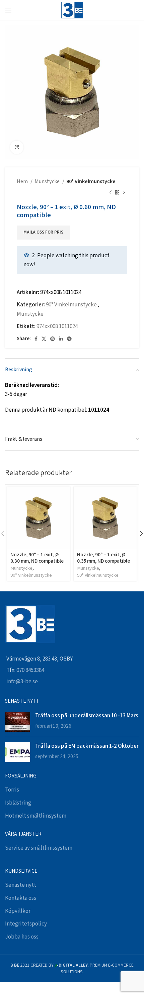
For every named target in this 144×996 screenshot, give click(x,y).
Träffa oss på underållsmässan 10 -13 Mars (86, 715)
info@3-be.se (22, 681)
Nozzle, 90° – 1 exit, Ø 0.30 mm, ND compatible (37, 557)
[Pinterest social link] (52, 338)
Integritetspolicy (26, 924)
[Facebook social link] (36, 338)
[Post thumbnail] (17, 722)
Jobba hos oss (22, 937)
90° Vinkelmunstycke (91, 181)
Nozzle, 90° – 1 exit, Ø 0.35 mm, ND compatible (103, 557)
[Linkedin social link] (61, 338)
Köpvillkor (17, 911)
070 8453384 (30, 670)
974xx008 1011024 (57, 326)
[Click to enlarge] (16, 147)
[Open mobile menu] (8, 10)
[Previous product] (110, 192)
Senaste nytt (20, 885)
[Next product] (124, 192)
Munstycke (47, 181)
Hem (23, 181)
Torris (12, 790)
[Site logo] (72, 9)
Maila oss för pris (43, 232)
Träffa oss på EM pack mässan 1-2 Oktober (87, 745)
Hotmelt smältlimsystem (35, 816)
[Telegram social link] (69, 338)
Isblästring (18, 803)
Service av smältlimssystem (38, 848)
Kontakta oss (20, 898)
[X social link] (44, 338)
